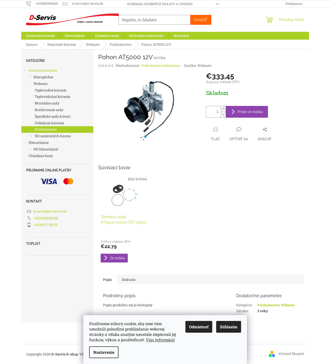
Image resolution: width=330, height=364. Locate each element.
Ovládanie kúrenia (49, 123)
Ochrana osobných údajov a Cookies (160, 4)
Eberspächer (43, 77)
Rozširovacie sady (49, 109)
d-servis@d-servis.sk (49, 211)
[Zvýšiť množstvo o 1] (223, 109)
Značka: (198, 65)
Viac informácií (160, 339)
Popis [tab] (107, 279)
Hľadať (200, 20)
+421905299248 (45, 218)
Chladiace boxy (41, 155)
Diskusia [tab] (129, 279)
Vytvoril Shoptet (291, 353)
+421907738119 (45, 224)
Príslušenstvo (46, 129)
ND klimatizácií (45, 149)
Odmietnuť (199, 326)
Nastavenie (103, 352)
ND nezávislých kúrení (53, 136)
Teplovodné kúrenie (50, 90)
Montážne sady (47, 103)
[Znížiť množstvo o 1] (223, 114)
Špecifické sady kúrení (52, 116)
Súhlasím (228, 326)
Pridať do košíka (250, 112)
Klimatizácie (39, 142)
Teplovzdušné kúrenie (52, 96)
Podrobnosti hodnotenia (160, 65)
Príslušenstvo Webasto (276, 305)
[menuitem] (40, 36)
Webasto (40, 83)
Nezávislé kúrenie (43, 70)
